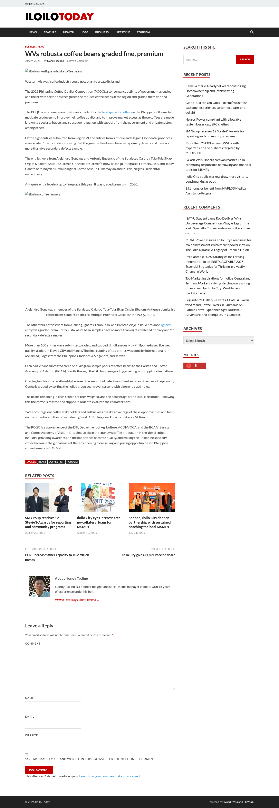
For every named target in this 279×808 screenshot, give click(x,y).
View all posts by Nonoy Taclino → (77, 600)
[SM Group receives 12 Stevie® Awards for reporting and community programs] (48, 499)
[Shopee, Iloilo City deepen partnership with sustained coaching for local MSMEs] (152, 499)
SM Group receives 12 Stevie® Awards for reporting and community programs (48, 522)
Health (68, 32)
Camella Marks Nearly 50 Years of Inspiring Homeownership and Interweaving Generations (215, 91)
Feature (50, 32)
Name (30, 697)
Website (31, 735)
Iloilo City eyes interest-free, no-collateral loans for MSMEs (99, 522)
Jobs (84, 32)
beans (42, 461)
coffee (53, 461)
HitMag (248, 802)
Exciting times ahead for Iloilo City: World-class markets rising (217, 288)
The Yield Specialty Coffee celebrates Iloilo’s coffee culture (217, 228)
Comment (34, 643)
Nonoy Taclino (55, 60)
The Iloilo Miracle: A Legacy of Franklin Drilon (217, 250)
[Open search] (252, 32)
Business (102, 32)
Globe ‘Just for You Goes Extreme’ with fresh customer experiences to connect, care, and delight (216, 107)
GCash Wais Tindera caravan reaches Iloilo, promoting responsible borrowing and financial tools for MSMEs (218, 164)
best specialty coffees (117, 112)
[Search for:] (218, 59)
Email (30, 716)
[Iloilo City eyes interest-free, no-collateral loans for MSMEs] (100, 499)
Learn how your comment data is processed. (109, 776)
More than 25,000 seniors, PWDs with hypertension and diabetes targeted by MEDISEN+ (212, 148)
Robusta (72, 461)
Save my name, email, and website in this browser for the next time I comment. (90, 759)
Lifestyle (123, 32)
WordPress (230, 802)
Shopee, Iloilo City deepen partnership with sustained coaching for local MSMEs (150, 522)
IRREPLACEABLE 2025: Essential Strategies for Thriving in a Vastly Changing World (215, 266)
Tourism (143, 32)
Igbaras (166, 325)
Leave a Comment (77, 60)
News (33, 32)
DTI (62, 461)
